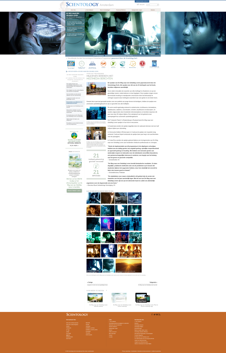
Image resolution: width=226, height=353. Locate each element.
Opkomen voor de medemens (115, 324)
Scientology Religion (139, 326)
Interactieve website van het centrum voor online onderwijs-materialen (74, 111)
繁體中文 (68, 335)
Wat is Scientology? (105, 10)
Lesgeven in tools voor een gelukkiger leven (73, 98)
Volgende (128, 56)
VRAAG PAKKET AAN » (74, 191)
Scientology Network (139, 324)
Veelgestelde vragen (137, 10)
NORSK (87, 324)
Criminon (103, 67)
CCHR (142, 67)
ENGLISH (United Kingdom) (72, 324)
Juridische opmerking (156, 351)
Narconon (113, 67)
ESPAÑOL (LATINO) (90, 327)
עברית (67, 330)
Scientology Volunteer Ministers (141, 331)
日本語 (67, 331)
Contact (110, 335)
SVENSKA (88, 326)
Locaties (111, 336)
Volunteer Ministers (113, 326)
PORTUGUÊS (89, 334)
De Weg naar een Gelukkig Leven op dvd (74, 106)
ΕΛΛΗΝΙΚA (88, 331)
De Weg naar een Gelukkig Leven (81, 68)
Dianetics (137, 323)
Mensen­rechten (132, 67)
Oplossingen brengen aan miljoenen (72, 119)
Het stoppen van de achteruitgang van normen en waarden (74, 91)
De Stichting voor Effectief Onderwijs (92, 68)
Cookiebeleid (133, 351)
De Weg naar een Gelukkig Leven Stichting (74, 34)
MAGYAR (88, 322)
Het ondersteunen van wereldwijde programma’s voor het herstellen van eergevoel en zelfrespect (74, 85)
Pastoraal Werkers (121, 10)
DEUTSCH (68, 338)
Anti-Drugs (122, 67)
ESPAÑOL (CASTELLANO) (92, 329)
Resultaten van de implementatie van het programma (74, 123)
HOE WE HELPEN (73, 71)
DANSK (67, 326)
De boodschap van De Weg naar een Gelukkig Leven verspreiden (74, 116)
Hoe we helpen (71, 68)
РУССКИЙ (68, 333)
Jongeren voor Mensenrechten (141, 342)
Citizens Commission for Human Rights (143, 343)
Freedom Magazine (154, 67)
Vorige (96, 56)
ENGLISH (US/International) (72, 322)
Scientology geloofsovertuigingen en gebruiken (119, 323)
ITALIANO (88, 333)
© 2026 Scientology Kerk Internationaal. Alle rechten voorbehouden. (79, 351)
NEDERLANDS (69, 336)
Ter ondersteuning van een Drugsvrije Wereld (144, 338)
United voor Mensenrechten (140, 340)
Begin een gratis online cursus (141, 330)
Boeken (153, 10)
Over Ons (73, 10)
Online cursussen (113, 331)
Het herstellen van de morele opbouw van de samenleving (73, 94)
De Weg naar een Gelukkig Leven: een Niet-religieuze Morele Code (74, 23)
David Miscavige (138, 328)
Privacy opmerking (126, 351)
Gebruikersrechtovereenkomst (144, 351)
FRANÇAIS (68, 327)
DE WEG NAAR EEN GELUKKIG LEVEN (88, 71)
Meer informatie (112, 333)
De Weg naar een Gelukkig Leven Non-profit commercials (74, 29)
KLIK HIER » (74, 145)
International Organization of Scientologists (144, 333)
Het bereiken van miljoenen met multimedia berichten (74, 102)
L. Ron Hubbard (89, 10)
